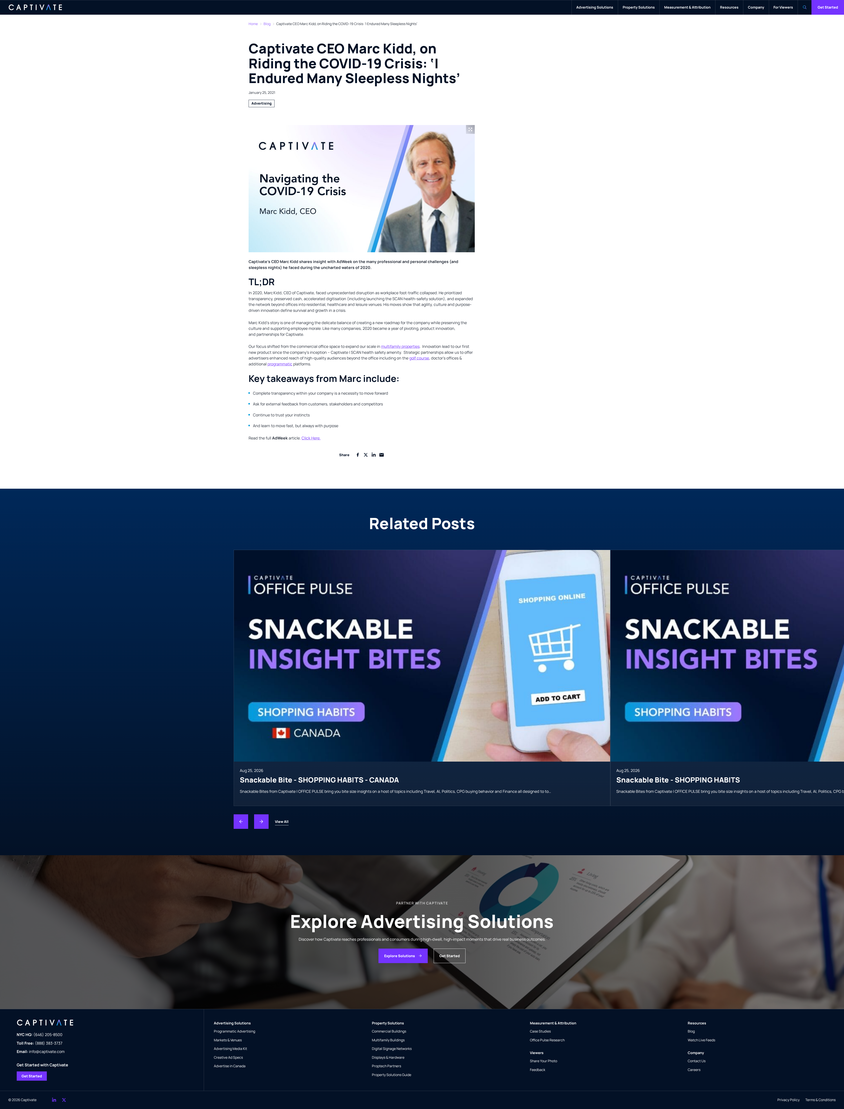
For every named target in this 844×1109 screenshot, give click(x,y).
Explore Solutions (399, 955)
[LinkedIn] (54, 1100)
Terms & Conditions (820, 1099)
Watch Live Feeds (701, 1040)
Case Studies (540, 1031)
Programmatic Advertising (234, 1031)
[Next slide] (261, 821)
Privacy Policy (788, 1099)
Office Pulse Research (547, 1040)
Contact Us (697, 1060)
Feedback (537, 1069)
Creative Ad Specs (228, 1057)
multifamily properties (400, 346)
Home (253, 23)
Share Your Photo (543, 1060)
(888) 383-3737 (39, 1043)
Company (696, 1052)
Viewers (537, 1052)
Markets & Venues (228, 1040)
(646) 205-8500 (39, 1034)
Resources (697, 1023)
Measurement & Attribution (553, 1023)
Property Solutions (388, 1023)
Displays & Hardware (388, 1057)
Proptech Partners (386, 1066)
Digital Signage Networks (392, 1048)
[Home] (35, 7)
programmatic (279, 364)
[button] (362, 188)
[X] (64, 1100)
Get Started (828, 7)
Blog (267, 23)
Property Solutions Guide (391, 1074)
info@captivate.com (41, 1051)
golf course (419, 358)
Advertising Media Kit (230, 1048)
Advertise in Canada (230, 1066)
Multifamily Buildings (388, 1040)
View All (282, 821)
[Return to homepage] (106, 1022)
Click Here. (311, 438)
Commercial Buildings (389, 1031)
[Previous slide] (241, 821)
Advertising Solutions (232, 1023)
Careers (694, 1069)
